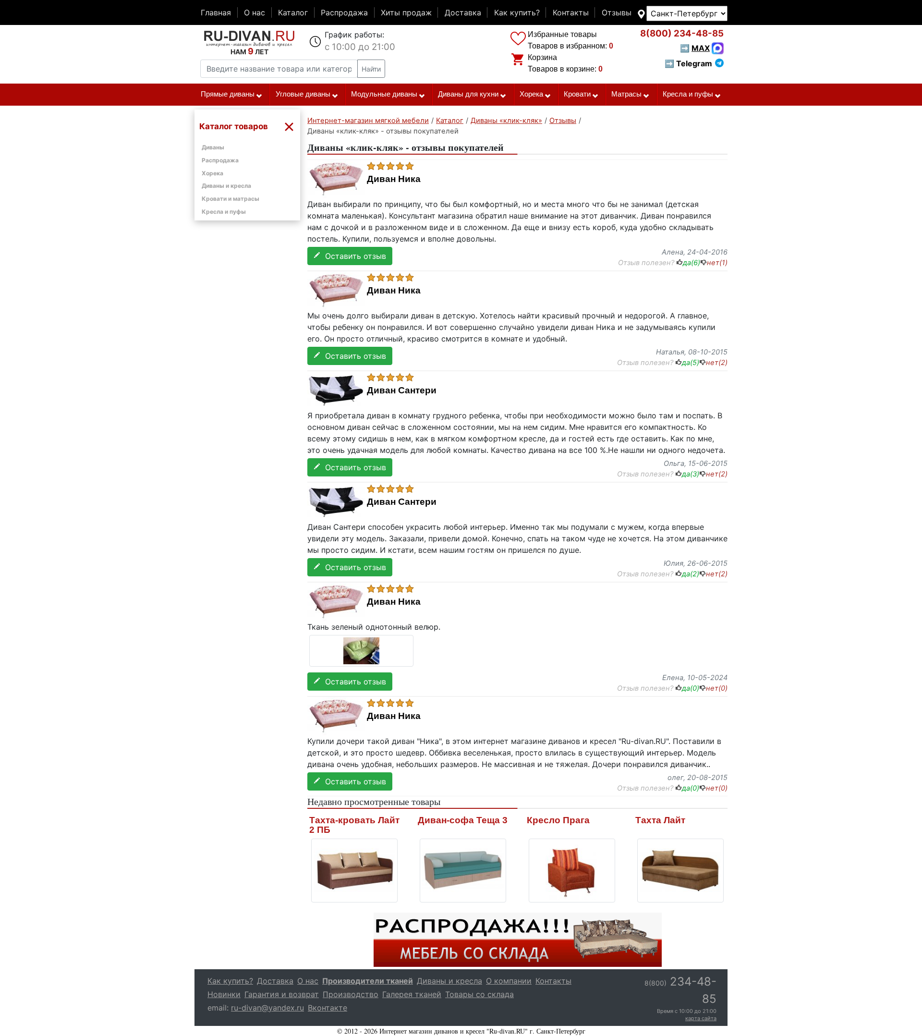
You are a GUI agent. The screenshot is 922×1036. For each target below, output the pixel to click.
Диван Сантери (402, 390)
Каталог (293, 12)
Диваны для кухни (468, 94)
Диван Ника (394, 179)
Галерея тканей (411, 994)
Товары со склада (479, 994)
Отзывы (616, 12)
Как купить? (517, 12)
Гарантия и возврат (281, 994)
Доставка (463, 12)
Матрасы (626, 94)
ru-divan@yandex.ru (267, 1007)
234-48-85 (682, 33)
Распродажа (344, 12)
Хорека (531, 94)
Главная (216, 12)
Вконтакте (327, 1007)
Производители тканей (367, 981)
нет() (717, 262)
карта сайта (700, 1018)
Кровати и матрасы (230, 198)
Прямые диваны (228, 94)
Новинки (224, 994)
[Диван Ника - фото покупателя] (361, 650)
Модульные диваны (384, 94)
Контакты (571, 12)
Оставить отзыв (353, 256)
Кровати (577, 94)
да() (691, 262)
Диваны (213, 147)
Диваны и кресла (226, 185)
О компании (509, 981)
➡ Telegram (688, 63)
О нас (254, 12)
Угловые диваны (303, 94)
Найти (371, 69)
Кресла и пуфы (688, 94)
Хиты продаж (406, 12)
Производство (350, 994)
